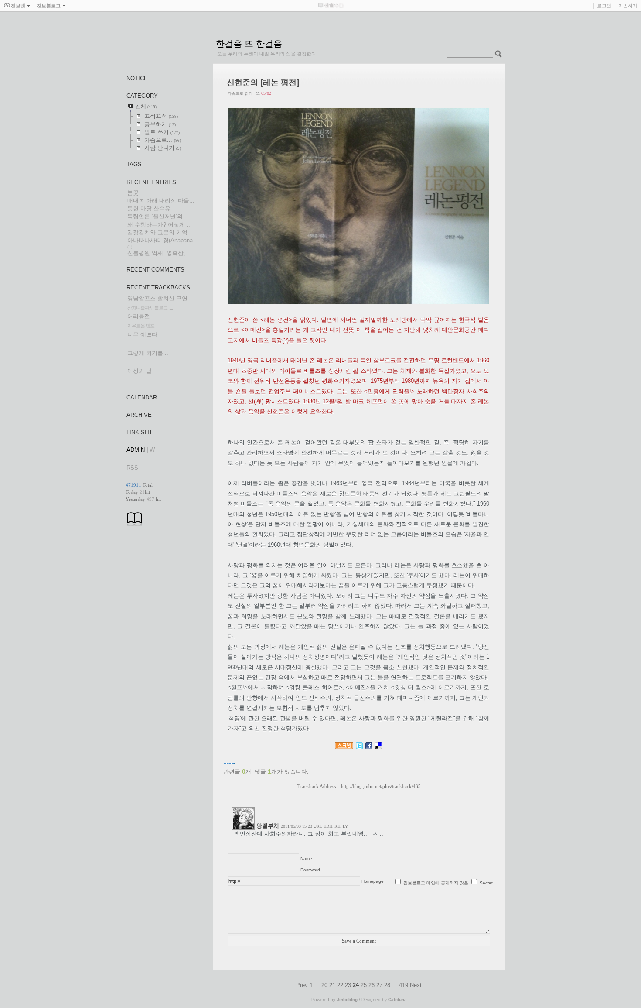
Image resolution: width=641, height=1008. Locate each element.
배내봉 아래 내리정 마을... (160, 200)
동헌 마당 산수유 (148, 208)
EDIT (328, 826)
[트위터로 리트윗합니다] (359, 747)
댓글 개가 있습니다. (282, 771)
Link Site (140, 432)
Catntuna (397, 999)
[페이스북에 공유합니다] (368, 747)
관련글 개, (238, 771)
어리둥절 (138, 316)
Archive (139, 415)
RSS (132, 467)
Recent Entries (151, 182)
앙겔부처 (267, 825)
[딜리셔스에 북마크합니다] (378, 747)
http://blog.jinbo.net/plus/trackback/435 (381, 786)
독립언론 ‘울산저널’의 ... (158, 216)
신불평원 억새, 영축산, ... (159, 253)
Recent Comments (155, 269)
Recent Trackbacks (158, 287)
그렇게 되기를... (147, 353)
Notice (137, 78)
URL (318, 826)
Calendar (141, 397)
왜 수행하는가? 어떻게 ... (159, 224)
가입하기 (628, 5)
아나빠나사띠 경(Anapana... (162, 240)
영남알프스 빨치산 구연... (160, 298)
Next (416, 985)
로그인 (604, 5)
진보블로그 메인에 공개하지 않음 (435, 883)
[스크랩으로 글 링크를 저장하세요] (344, 747)
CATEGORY (142, 96)
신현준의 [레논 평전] (263, 82)
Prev (303, 985)
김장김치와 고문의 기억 (157, 232)
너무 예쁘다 (142, 334)
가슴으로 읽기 (240, 93)
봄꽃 (133, 192)
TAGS (134, 164)
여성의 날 (139, 371)
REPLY (341, 826)
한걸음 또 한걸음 (249, 43)
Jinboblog (347, 999)
